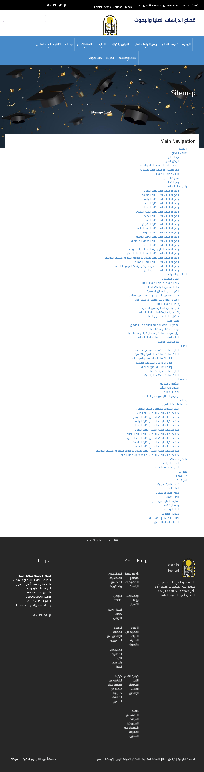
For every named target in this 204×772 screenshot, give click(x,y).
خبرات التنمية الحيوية (168, 484)
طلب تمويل (95, 57)
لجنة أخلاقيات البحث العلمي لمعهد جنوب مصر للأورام (150, 454)
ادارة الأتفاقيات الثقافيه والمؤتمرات (152, 358)
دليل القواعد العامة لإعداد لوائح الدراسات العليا (154, 333)
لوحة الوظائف (172, 505)
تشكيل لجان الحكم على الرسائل (163, 316)
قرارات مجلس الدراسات (167, 173)
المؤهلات (182, 480)
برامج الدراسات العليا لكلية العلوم (162, 190)
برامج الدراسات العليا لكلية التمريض (161, 232)
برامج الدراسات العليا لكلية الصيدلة (161, 207)
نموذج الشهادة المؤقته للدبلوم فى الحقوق (155, 324)
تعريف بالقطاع (170, 44)
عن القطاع (174, 157)
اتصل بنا (110, 57)
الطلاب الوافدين (171, 278)
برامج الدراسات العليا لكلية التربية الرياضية (158, 228)
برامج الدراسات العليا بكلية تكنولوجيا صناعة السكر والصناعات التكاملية (142, 257)
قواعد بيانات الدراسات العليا (165, 329)
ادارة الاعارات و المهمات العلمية (154, 362)
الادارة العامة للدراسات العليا (164, 371)
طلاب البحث (173, 320)
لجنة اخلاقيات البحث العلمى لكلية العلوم (157, 429)
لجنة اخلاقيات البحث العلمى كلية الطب (158, 412)
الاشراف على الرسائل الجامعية (163, 291)
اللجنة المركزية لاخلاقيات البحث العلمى (158, 408)
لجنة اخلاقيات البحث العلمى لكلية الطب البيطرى (153, 438)
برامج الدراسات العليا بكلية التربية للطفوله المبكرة (153, 253)
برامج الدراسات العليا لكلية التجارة (162, 215)
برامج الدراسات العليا (146, 44)
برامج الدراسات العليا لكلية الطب (162, 203)
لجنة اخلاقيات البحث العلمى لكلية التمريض (156, 417)
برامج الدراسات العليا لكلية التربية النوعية (158, 236)
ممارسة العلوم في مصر (166, 501)
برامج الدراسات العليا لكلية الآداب (162, 245)
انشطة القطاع (84, 44)
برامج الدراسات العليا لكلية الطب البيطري (158, 211)
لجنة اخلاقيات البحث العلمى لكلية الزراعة (157, 421)
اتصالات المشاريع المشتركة (164, 517)
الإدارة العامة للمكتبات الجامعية (162, 375)
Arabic (107, 6)
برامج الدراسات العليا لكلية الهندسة (161, 194)
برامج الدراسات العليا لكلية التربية (162, 220)
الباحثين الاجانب (171, 463)
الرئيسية (186, 44)
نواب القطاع (173, 182)
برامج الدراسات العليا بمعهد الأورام (161, 270)
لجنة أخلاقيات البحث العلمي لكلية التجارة (157, 446)
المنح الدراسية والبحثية (167, 467)
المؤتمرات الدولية (170, 383)
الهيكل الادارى (172, 161)
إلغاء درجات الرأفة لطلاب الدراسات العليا (158, 312)
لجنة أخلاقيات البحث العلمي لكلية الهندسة (156, 442)
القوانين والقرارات (120, 44)
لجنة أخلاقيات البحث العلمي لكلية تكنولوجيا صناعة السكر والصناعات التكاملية (137, 450)
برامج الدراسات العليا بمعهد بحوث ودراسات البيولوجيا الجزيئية (147, 266)
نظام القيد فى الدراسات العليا (164, 287)
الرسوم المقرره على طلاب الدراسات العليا (157, 299)
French (128, 6)
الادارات (102, 44)
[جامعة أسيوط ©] (95, 760)
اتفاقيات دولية (172, 391)
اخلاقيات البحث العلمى (48, 44)
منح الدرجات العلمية (169, 341)
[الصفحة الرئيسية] (90, 760)
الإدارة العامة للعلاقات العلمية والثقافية (157, 354)
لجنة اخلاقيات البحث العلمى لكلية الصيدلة (157, 425)
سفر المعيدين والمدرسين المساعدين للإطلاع (154, 295)
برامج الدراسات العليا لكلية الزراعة (162, 199)
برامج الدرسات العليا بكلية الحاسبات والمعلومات (154, 249)
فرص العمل (173, 496)
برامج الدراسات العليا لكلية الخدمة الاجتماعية (155, 240)
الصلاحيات (174, 488)
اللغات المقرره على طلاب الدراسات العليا (158, 337)
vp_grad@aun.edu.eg (38, 605)
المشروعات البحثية (170, 387)
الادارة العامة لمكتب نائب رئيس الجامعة (157, 350)
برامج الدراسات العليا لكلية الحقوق (161, 224)
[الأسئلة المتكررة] (82, 760)
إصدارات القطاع (171, 178)
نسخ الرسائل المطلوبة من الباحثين (161, 308)
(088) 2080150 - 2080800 (182, 5)
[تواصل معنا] (86, 760)
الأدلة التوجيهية (171, 509)
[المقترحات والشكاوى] (78, 760)
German (117, 6)
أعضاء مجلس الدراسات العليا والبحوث (159, 165)
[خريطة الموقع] (74, 760)
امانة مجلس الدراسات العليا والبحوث (160, 169)
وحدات (69, 44)
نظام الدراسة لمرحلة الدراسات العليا (161, 282)
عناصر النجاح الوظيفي (168, 492)
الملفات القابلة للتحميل (167, 522)
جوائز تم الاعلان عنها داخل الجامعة (161, 396)
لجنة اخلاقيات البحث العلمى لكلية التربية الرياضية (153, 433)
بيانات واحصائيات (127, 57)
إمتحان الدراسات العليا (168, 303)
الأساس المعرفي (170, 513)
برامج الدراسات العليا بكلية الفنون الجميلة (157, 261)
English (98, 6)
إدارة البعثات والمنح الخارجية (156, 366)
